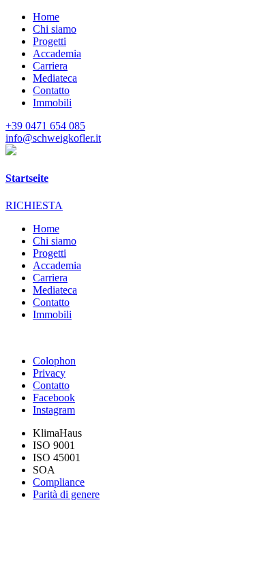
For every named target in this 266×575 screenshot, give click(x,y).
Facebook (54, 397)
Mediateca (55, 78)
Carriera (50, 66)
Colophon (54, 361)
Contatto (51, 90)
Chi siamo (54, 29)
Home (46, 16)
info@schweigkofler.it (53, 138)
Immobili (52, 102)
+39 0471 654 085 (45, 125)
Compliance (59, 482)
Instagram (54, 410)
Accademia (57, 53)
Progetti (49, 41)
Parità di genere (66, 494)
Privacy (49, 373)
